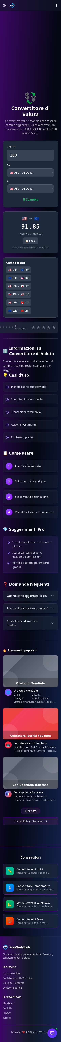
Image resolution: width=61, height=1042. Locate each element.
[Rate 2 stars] (38, 327)
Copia (31, 240)
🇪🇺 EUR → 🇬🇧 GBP (18, 278)
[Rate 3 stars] (43, 327)
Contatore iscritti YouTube (17, 978)
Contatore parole (12, 987)
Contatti (7, 1008)
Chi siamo (8, 1003)
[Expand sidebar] (4, 5)
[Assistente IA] (52, 1033)
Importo (11, 146)
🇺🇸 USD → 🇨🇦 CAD (18, 302)
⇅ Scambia (30, 199)
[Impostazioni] (57, 5)
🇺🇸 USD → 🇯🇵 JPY (18, 286)
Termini (7, 1017)
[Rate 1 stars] (33, 327)
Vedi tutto (30, 811)
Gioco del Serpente (13, 982)
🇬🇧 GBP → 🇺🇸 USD (18, 294)
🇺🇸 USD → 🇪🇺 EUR (18, 269)
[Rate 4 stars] (48, 327)
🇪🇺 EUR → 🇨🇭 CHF (18, 310)
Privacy (7, 1012)
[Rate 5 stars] (53, 327)
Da (8, 165)
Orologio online (11, 973)
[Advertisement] (30, 56)
